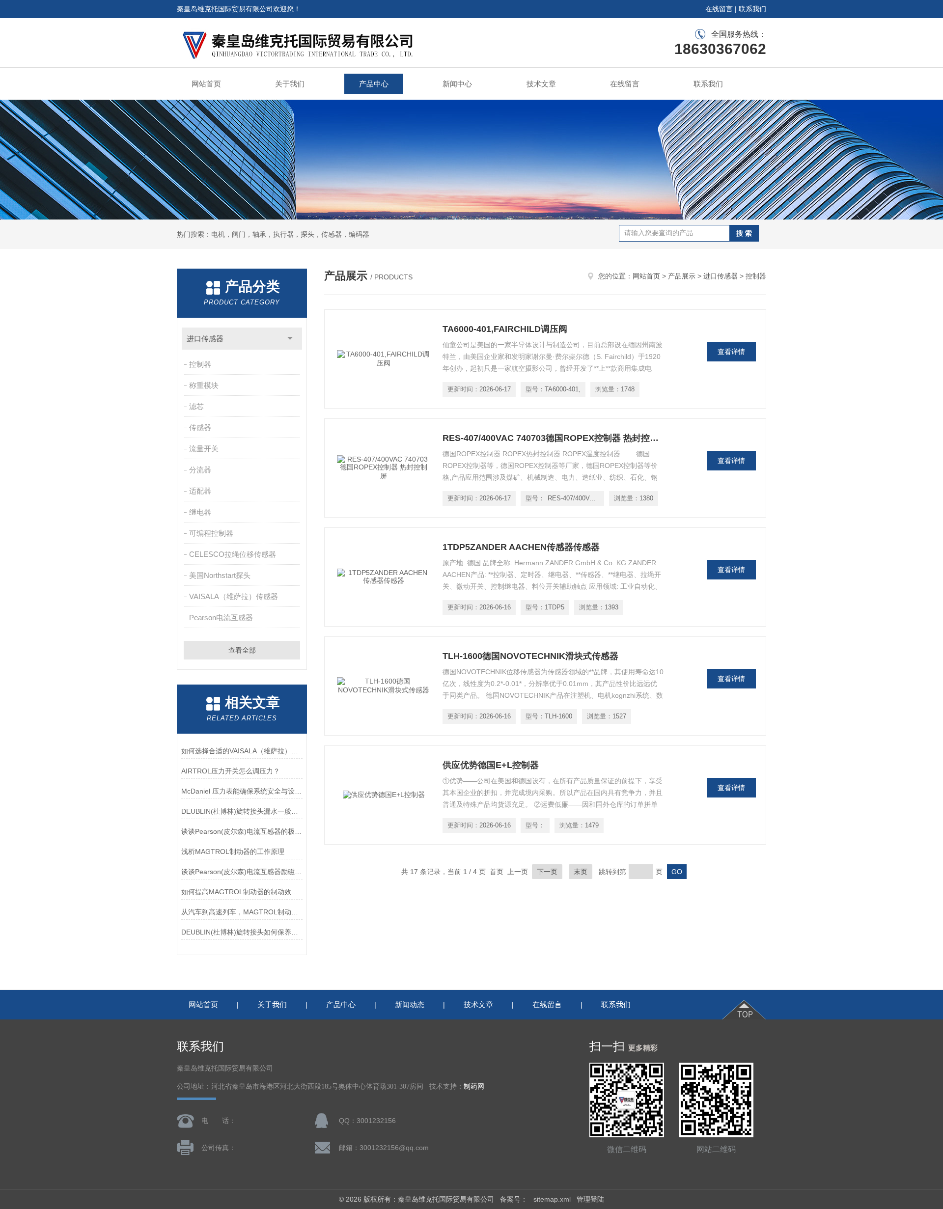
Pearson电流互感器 (221, 617)
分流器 (200, 470)
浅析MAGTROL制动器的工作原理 (232, 851)
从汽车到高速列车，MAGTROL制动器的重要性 (242, 912)
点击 (290, 339)
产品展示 (681, 276)
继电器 (200, 512)
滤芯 (196, 406)
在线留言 (719, 9)
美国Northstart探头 (219, 575)
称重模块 (204, 385)
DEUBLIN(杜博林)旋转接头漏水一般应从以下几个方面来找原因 (242, 811)
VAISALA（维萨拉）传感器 (233, 596)
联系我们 (752, 9)
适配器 (200, 491)
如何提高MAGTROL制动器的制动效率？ (242, 892)
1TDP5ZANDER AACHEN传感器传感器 (521, 547)
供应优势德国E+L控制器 (491, 765)
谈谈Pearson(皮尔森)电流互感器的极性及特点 (242, 831)
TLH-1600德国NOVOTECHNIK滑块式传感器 (530, 656)
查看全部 (242, 650)
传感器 (200, 427)
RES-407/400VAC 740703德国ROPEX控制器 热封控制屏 (553, 438)
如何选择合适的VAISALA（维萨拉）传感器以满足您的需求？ (242, 751)
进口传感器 (205, 338)
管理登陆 (590, 1199)
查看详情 (731, 352)
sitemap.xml (552, 1199)
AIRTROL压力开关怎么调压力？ (230, 771)
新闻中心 (457, 84)
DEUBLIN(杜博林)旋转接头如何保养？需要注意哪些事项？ (242, 932)
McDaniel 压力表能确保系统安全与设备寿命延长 (242, 791)
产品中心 (373, 84)
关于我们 (290, 84)
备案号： (513, 1199)
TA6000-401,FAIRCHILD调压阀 (505, 329)
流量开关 (204, 448)
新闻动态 (409, 1004)
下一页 (547, 872)
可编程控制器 (211, 533)
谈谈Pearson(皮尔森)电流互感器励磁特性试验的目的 (242, 872)
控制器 (200, 364)
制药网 (474, 1086)
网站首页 (206, 84)
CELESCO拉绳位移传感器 (232, 554)
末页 (580, 872)
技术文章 (541, 84)
